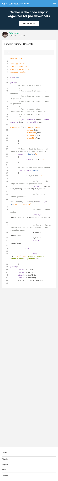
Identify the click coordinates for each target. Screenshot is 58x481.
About (4, 470)
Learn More (29, 23)
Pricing (5, 475)
